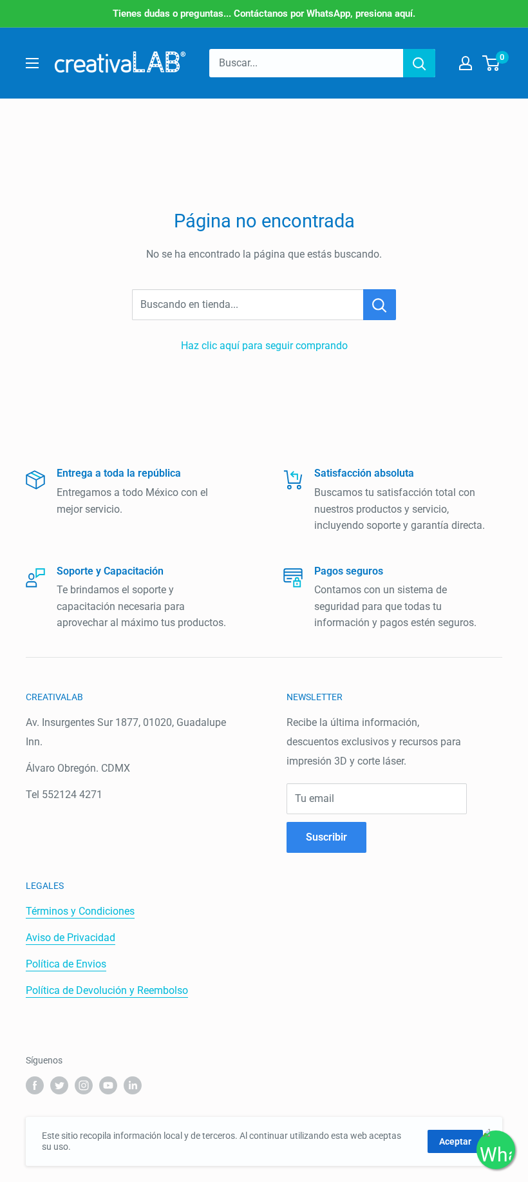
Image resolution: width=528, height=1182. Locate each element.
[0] (492, 63)
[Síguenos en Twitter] (59, 1085)
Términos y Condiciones (80, 911)
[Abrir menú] (32, 63)
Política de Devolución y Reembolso (107, 990)
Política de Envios (66, 964)
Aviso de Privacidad (70, 937)
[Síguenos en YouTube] (108, 1085)
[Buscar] (419, 63)
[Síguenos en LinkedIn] (133, 1085)
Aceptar (455, 1141)
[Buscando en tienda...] (379, 304)
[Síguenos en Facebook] (35, 1085)
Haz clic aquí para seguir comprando (264, 345)
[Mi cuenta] (465, 63)
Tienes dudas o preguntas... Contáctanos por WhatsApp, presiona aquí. (264, 13)
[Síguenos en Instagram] (84, 1085)
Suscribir (326, 837)
